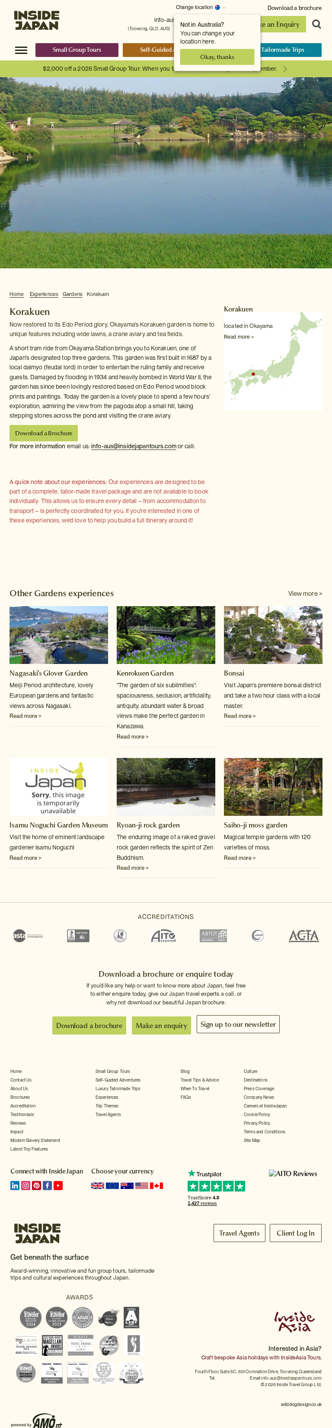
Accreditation (22, 1105)
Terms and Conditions (264, 1131)
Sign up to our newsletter (238, 1024)
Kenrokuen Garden (145, 673)
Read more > (239, 337)
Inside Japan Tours (36, 18)
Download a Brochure (43, 433)
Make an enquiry (161, 1025)
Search (314, 24)
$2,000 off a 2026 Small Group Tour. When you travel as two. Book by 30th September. (160, 68)
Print (317, 294)
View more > (305, 594)
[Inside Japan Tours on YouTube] (58, 1185)
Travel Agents (108, 1114)
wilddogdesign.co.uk (301, 1404)
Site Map (252, 1140)
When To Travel (195, 1088)
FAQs (186, 1097)
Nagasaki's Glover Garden (49, 673)
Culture (250, 1071)
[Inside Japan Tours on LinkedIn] (14, 1185)
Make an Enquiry (274, 24)
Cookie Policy (257, 1114)
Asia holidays (252, 1358)
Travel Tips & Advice (200, 1079)
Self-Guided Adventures (171, 49)
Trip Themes (107, 1105)
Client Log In (296, 1233)
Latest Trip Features (29, 1148)
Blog (185, 1071)
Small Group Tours (77, 49)
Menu (21, 49)
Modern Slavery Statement (35, 1140)
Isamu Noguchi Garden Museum (59, 825)
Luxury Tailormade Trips (273, 49)
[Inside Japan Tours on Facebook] (47, 1185)
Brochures (20, 1097)
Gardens (73, 294)
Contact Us (21, 1079)
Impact (16, 1131)
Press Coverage (259, 1088)
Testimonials (22, 1114)
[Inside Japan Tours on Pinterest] (36, 1185)
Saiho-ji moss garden (255, 825)
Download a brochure (295, 8)
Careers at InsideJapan (265, 1105)
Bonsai (234, 673)
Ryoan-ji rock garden (148, 825)
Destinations (256, 1079)
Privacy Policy (257, 1123)
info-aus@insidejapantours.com (133, 446)
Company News (259, 1097)
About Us (19, 1088)
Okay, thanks (217, 57)
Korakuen (98, 294)
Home (17, 294)
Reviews (18, 1123)
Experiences (44, 294)
